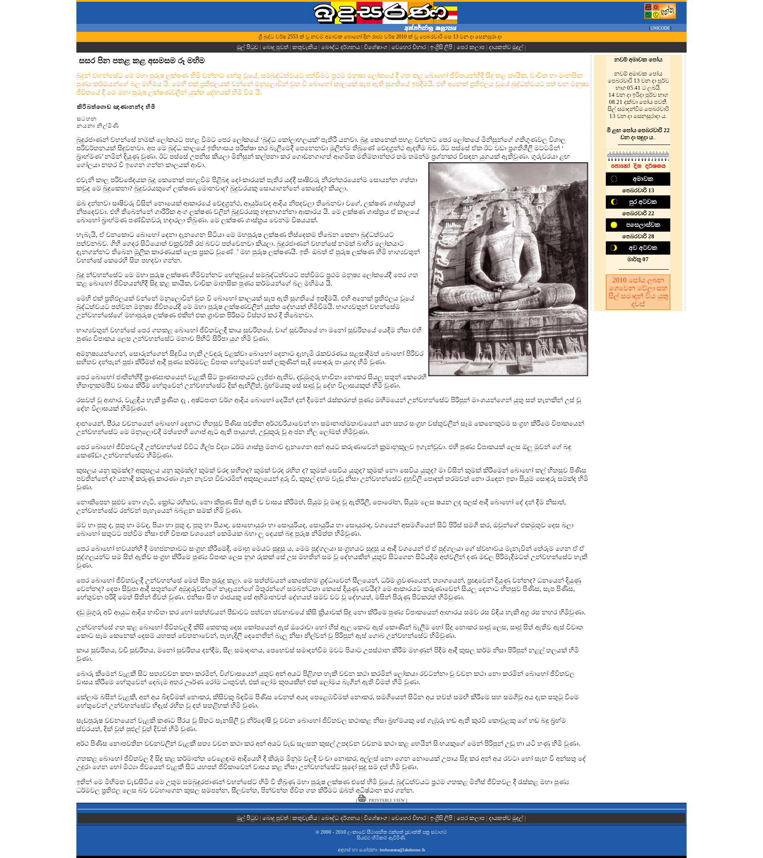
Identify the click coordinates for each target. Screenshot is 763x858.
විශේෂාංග (375, 47)
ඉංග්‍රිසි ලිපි (441, 47)
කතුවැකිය (304, 47)
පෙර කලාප (471, 47)
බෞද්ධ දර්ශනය (340, 47)
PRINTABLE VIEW (387, 800)
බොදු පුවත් (275, 47)
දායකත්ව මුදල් (506, 47)
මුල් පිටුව (248, 47)
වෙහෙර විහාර (408, 47)
